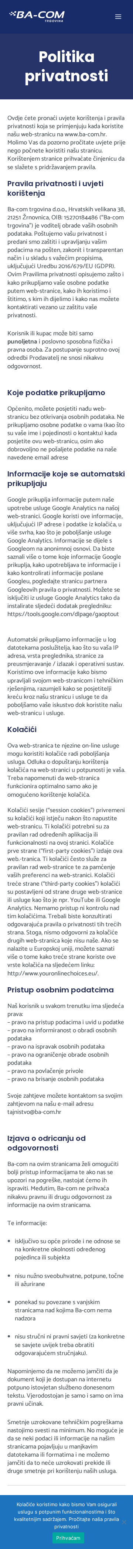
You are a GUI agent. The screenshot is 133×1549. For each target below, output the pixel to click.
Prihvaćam (68, 1538)
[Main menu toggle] (118, 16)
